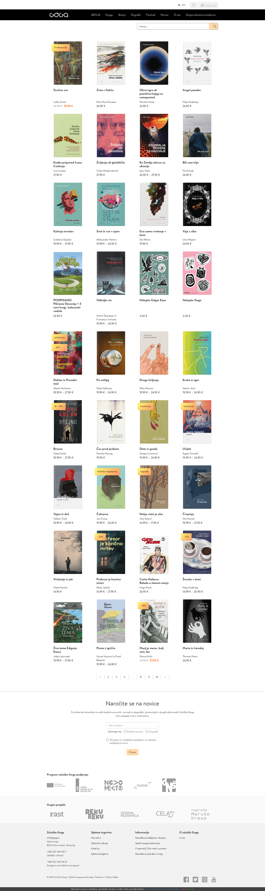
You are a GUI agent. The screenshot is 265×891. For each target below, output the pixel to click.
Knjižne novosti (135, 731)
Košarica (95, 848)
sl (179, 5)
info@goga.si (53, 837)
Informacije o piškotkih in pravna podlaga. (162, 889)
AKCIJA (95, 15)
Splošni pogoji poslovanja (147, 843)
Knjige (109, 15)
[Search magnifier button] (213, 26)
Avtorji (121, 15)
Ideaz (115, 877)
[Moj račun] (194, 5)
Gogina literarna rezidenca (200, 15)
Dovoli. (191, 889)
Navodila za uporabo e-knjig (149, 854)
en (183, 5)
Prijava (132, 752)
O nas (177, 15)
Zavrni (184, 889)
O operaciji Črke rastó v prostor (151, 848)
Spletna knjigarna (99, 854)
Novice (165, 15)
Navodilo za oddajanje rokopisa (151, 837)
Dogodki (136, 15)
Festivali (150, 15)
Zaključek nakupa (99, 843)
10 (157, 677)
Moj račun (96, 837)
